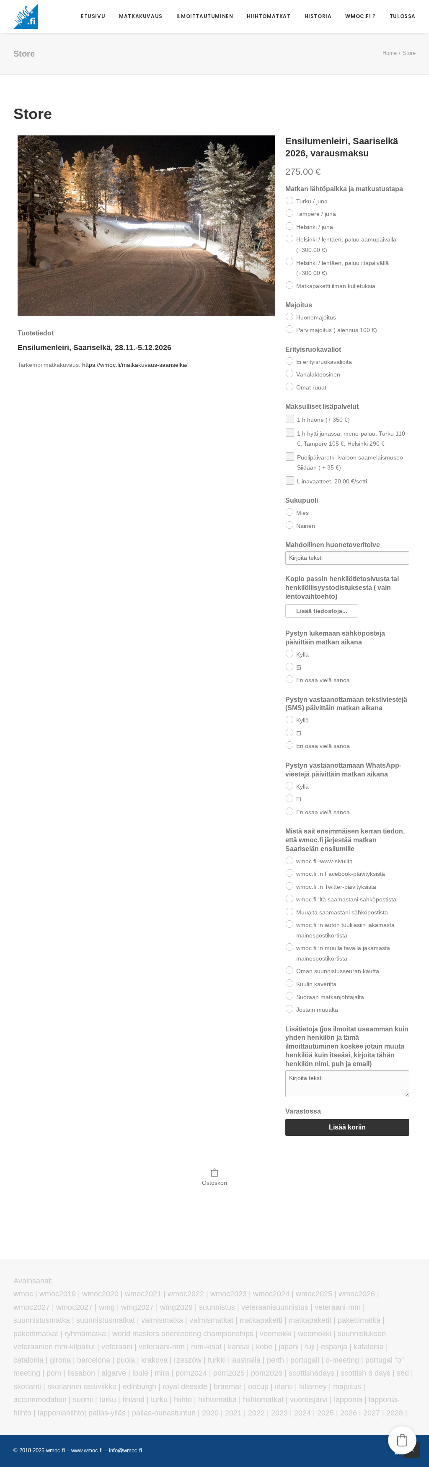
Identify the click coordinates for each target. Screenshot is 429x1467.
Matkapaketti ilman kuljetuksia (335, 286)
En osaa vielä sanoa (323, 680)
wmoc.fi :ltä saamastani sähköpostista (346, 899)
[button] (321, 611)
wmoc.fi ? (360, 16)
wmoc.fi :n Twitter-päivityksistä (336, 886)
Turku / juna (312, 201)
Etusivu (93, 16)
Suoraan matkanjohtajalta (330, 997)
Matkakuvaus (141, 16)
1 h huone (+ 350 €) (323, 419)
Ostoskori (214, 1182)
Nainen (305, 525)
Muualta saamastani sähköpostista (342, 912)
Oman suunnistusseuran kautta (337, 971)
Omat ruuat (311, 387)
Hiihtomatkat (268, 16)
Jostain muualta (317, 1009)
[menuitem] (96, 16)
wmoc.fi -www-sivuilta (324, 861)
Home (389, 53)
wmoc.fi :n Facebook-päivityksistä (340, 873)
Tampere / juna (316, 213)
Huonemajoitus (316, 317)
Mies (302, 512)
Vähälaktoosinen (318, 374)
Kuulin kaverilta (316, 984)
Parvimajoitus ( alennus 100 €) (336, 330)
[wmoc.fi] (25, 16)
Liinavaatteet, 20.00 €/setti (332, 481)
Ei (298, 667)
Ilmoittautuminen (204, 16)
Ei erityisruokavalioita (324, 361)
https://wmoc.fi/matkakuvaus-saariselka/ (135, 364)
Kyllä (302, 654)
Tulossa (403, 16)
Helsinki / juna (314, 226)
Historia (318, 16)
